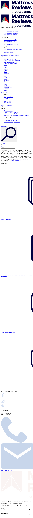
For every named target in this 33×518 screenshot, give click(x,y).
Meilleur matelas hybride (10, 41)
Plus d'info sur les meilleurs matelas (10, 55)
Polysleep (6, 81)
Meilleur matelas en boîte (10, 40)
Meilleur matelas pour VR (10, 51)
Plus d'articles (4, 126)
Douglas (10, 59)
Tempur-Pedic (7, 88)
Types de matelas (8, 111)
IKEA (5, 76)
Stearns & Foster (8, 87)
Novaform (6, 80)
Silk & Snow (7, 86)
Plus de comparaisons (6, 105)
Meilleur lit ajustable (9, 52)
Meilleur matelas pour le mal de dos (13, 49)
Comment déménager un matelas (12, 122)
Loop (5, 79)
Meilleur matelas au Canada (11, 31)
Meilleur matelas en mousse (11, 42)
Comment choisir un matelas (11, 112)
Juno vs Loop (7, 101)
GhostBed (6, 73)
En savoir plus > (16, 160)
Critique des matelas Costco (11, 113)
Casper (5, 67)
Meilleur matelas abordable (10, 34)
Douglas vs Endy (8, 98)
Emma (5, 70)
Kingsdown (7, 77)
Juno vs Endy (7, 99)
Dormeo (6, 69)
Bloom (5, 65)
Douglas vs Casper (8, 97)
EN (1, 146)
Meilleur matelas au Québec (11, 33)
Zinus (5, 90)
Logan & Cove (12, 60)
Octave (10, 63)
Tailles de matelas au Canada (11, 120)
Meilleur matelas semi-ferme (11, 44)
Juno (10, 62)
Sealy (5, 84)
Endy (5, 72)
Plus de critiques (5, 93)
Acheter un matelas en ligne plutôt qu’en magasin (16, 115)
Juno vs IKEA (7, 102)
